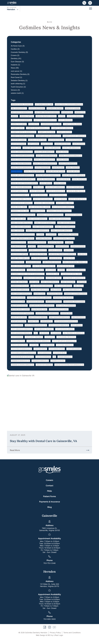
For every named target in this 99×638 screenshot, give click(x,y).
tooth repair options (57, 349)
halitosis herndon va (39, 258)
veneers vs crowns (57, 360)
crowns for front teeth (37, 140)
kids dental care (52, 274)
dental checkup (62, 151)
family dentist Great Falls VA (22, 222)
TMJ (36, 333)
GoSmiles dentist (62, 246)
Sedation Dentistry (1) (19, 80)
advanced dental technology (22, 104)
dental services (45, 183)
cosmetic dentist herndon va (62, 128)
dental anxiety (47, 144)
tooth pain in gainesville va (21, 349)
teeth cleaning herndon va (59, 325)
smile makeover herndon (37, 317)
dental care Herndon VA (71, 147)
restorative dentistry (19, 305)
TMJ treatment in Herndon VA (74, 333)
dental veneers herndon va (21, 187)
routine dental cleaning (20, 309)
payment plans (39, 293)
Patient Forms (49, 496)
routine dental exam (39, 309)
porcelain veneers (18, 297)
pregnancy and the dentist (63, 297)
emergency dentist (37, 211)
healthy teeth (69, 258)
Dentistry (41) (16, 58)
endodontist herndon (73, 214)
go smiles (69, 242)
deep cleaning (33, 144)
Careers (49, 480)
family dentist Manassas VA (42, 226)
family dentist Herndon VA (21, 226)
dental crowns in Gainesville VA (45, 163)
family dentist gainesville (37, 218)
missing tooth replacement (33, 278)
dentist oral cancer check (44, 203)
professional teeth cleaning (74, 301)
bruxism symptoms (27, 116)
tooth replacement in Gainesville (23, 353)
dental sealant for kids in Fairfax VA (24, 183)
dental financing (73, 167)
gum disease (69, 250)
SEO (49, 635)
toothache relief (60, 353)
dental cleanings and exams (21, 159)
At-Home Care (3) (18, 46)
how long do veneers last (21, 266)
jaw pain (61, 270)
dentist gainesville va (19, 191)
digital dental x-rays (19, 207)
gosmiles (32, 246)
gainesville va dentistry (36, 242)
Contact (49, 485)
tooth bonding (17, 337)
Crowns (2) (15, 55)
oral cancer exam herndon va (41, 286)
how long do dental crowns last (75, 262)
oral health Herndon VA (20, 289)
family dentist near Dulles (65, 226)
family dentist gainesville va (60, 218)
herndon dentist (17, 262)
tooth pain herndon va (65, 345)
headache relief (55, 258)
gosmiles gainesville (19, 250)
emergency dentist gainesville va (59, 211)
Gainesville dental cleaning (64, 238)
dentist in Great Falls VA (75, 191)
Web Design (40, 635)
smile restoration (78, 317)
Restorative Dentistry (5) (20, 74)
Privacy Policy (55, 633)
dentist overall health (65, 203)
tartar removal (46, 321)
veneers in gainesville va (20, 360)
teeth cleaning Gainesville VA (36, 325)
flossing (40, 234)
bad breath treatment (54, 108)
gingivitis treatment (56, 242)
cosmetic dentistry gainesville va (48, 136)
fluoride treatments (44, 238)
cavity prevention (65, 120)
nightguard (82, 282)
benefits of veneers (72, 108)
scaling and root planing (59, 309)
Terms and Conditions (72, 633)
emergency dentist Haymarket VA (23, 214)
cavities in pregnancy (75, 116)
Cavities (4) (15, 49)
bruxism (14, 116)
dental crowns (62, 159)
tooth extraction (18, 341)
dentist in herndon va (39, 195)
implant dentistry (18, 270)
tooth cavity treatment (34, 337)
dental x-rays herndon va (55, 187)
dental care (16, 147)
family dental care (18, 218)
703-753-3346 (49, 563)
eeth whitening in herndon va (63, 207)
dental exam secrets (42, 167)
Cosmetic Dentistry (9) (19, 52)
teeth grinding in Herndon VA (22, 329)
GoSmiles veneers (55, 250)
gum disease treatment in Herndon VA (62, 254)
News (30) (15, 68)
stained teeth (33, 321)
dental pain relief (63, 179)
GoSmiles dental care (45, 246)
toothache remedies (43, 356)
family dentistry (17, 230)
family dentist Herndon (66, 222)
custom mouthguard (56, 140)
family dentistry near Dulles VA (23, 234)
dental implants (73, 171)
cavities (61, 116)
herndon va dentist (33, 262)
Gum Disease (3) (17, 62)
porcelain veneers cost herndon (39, 297)
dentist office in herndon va (22, 203)
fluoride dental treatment (68, 234)
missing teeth (16, 278)
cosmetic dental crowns (72, 124)
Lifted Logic (58, 635)
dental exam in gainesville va (22, 167)
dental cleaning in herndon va (70, 155)
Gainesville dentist (18, 242)
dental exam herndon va (68, 163)
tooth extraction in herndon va (38, 341)
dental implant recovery (55, 171)
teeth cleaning (17, 325)
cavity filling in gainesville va (45, 120)
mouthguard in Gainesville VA (74, 278)
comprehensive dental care (51, 124)
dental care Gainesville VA (32, 147)
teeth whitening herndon (65, 329)
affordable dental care (44, 104)
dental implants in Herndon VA (73, 175)
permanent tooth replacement (75, 293)
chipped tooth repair (19, 124)
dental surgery (60, 183)
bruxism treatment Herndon (46, 116)
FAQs (49, 491)
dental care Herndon (52, 147)
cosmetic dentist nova (46, 132)
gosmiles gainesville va (38, 250)
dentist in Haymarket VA (20, 195)
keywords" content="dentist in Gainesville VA (28, 274)
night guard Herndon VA (50, 282)
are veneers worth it (19, 108)
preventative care (18, 301)
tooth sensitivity (44, 353)
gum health (82, 254)
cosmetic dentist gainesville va (38, 128)
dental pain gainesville (46, 179)
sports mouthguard (18, 321)
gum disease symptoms (19, 254)
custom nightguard (18, 144)
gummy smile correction (20, 258)
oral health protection (40, 289)
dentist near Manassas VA (43, 199)
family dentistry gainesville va (37, 230)
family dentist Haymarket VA (45, 222)
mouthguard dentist (54, 278)
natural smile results (19, 282)
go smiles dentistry (18, 246)
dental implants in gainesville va (48, 175)
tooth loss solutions (19, 345)
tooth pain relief (40, 349)
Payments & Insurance (49, 501)
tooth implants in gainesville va (64, 341)
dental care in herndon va (44, 151)
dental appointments (62, 144)
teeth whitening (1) (18, 84)
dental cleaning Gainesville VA (22, 155)
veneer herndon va (64, 356)
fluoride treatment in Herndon (22, 238)
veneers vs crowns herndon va (22, 364)
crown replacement (19, 140)
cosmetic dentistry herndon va (74, 136)
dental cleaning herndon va (46, 155)
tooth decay (49, 337)
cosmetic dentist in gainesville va (23, 132)
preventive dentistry (53, 301)
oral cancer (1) (16, 71)
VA (54, 356)
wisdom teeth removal (44, 364)
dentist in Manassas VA (58, 195)
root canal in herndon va (66, 305)
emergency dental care (20, 211)
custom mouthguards (74, 140)
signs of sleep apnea (19, 317)
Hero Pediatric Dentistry (51, 262)
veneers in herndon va (40, 360)
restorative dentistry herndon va (41, 305)
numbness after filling (20, 286)
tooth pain (34, 345)
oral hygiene (55, 289)
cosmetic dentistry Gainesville (22, 136)
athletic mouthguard (36, 108)
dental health (16, 171)
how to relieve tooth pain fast (43, 266)
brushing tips (80, 112)
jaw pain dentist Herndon (76, 270)
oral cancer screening (63, 286)
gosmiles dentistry (78, 246)
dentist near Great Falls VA (21, 199)
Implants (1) (15, 65)
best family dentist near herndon (47, 112)
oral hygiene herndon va (72, 289)
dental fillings (58, 167)
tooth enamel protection (66, 337)
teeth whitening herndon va (21, 333)
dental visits (38, 187)
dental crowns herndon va (21, 163)
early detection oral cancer (39, 207)
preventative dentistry (35, 301)
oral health (78, 286)
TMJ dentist (44, 333)
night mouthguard (68, 282)
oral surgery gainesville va (21, 293)
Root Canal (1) (16, 77)
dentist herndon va (37, 191)
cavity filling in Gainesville (21, 120)
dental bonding (78, 144)
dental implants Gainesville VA (22, 175)
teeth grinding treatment (44, 329)
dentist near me (60, 199)
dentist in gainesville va (55, 191)
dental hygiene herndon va (34, 171)
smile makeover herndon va (59, 317)
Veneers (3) (15, 90)
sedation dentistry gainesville (22, 313)
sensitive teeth (66, 313)
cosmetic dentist (18, 128)
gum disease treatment (38, 254)
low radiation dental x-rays (71, 274)
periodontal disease (55, 293)
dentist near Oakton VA (77, 199)
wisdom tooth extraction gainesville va (69, 364)
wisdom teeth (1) (17, 93)
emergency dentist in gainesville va (50, 214)
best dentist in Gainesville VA (22, 112)
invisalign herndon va (35, 270)
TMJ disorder (56, 333)
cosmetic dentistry (64, 132)
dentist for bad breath (75, 187)
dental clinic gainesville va (44, 159)
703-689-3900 (49, 619)
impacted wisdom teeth (65, 266)
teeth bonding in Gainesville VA (66, 321)
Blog (49, 507)
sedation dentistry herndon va (47, 313)
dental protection (79, 179)
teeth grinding (77, 325)
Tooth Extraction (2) (18, 87)
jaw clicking (50, 270)
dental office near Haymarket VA (23, 179)
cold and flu (33, 124)
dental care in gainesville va (22, 151)
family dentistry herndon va (61, 230)
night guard (34, 282)
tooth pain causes (47, 345)
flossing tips (51, 234)
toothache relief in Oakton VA (22, 356)
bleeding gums (67, 112)
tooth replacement (74, 349)
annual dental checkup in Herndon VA (69, 104)
